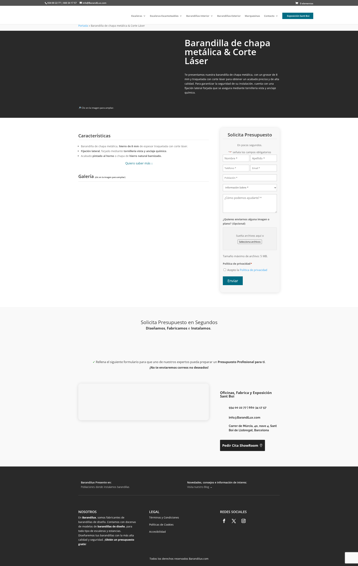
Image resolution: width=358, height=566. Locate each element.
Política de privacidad (253, 270)
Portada (83, 25)
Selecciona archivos (249, 241)
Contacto (269, 16)
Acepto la (247, 270)
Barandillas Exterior (229, 16)
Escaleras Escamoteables (164, 16)
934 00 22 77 (237, 407)
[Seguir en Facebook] (224, 521)
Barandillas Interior (197, 16)
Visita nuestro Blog (199, 487)
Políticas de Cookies (161, 524)
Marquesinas (252, 16)
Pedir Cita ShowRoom (240, 445)
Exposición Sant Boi (298, 16)
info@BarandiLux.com (244, 417)
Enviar (232, 280)
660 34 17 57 (257, 407)
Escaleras (136, 16)
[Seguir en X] (234, 521)
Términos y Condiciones (164, 517)
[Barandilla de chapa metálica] (109, 228)
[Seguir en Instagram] (243, 521)
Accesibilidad (157, 531)
